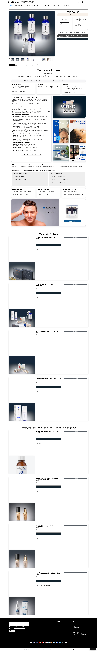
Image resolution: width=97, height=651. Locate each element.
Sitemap (74, 635)
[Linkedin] (16, 633)
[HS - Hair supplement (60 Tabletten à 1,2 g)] (22, 356)
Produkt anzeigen (75, 237)
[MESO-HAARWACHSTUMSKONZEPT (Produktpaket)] (22, 309)
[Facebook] (9, 633)
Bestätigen (12, 630)
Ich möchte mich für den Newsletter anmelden (21, 626)
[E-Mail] (19, 624)
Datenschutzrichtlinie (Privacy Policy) (19, 628)
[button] (86, 7)
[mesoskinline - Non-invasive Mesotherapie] (43, 2)
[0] (82, 2)
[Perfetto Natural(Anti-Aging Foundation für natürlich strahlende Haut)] (22, 503)
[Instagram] (13, 633)
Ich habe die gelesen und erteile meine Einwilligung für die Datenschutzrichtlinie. (24, 628)
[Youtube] (14, 633)
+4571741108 (77, 627)
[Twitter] (11, 633)
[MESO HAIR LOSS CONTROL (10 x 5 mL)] (22, 262)
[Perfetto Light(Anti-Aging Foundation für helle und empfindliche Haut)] (22, 550)
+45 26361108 (77, 628)
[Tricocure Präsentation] (61, 132)
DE (87, 2)
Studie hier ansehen (31, 151)
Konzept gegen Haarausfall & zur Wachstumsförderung (31, 154)
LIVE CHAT (93, 648)
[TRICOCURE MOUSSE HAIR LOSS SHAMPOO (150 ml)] (22, 403)
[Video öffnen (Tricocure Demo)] (69, 107)
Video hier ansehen (63, 24)
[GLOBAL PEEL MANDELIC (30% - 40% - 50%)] (22, 456)
